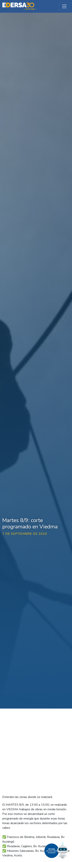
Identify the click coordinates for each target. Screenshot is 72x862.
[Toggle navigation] (64, 6)
